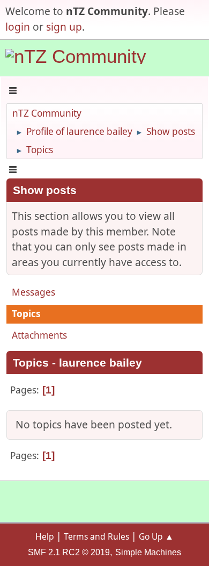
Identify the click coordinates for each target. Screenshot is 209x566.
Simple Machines (148, 552)
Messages (33, 292)
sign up (64, 26)
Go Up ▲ (156, 536)
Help (44, 536)
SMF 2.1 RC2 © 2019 (69, 552)
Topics (26, 313)
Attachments (39, 335)
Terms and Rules (96, 536)
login (17, 26)
